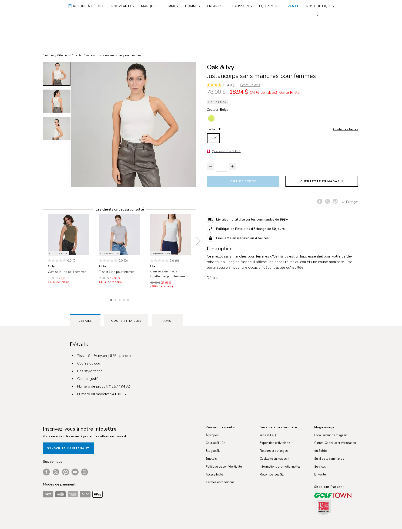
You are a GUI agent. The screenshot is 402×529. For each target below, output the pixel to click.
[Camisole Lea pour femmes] (68, 234)
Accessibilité (214, 474)
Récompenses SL (272, 474)
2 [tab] (115, 299)
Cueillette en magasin (321, 181)
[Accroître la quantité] (232, 166)
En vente (320, 474)
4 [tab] (124, 299)
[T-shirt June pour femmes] (119, 234)
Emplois (211, 459)
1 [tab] (111, 299)
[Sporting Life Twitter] (56, 472)
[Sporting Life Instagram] (84, 472)
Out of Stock (243, 181)
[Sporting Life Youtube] (75, 472)
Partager (351, 202)
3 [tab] (120, 299)
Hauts (78, 55)
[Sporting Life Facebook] (46, 472)
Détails (212, 277)
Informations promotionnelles (280, 467)
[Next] (196, 241)
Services (320, 467)
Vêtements (64, 55)
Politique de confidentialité (224, 467)
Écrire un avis (250, 85)
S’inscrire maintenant (68, 448)
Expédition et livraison (275, 443)
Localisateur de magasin (331, 435)
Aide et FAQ (268, 435)
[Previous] (43, 241)
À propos (212, 435)
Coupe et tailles (126, 321)
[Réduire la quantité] (210, 166)
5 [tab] (128, 299)
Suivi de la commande (329, 459)
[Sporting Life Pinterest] (65, 472)
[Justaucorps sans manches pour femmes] (133, 124)
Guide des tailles (345, 129)
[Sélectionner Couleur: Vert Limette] (211, 118)
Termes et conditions (220, 482)
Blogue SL (213, 451)
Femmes (48, 55)
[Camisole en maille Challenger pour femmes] (170, 234)
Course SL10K (215, 443)
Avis (167, 321)
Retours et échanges (274, 451)
